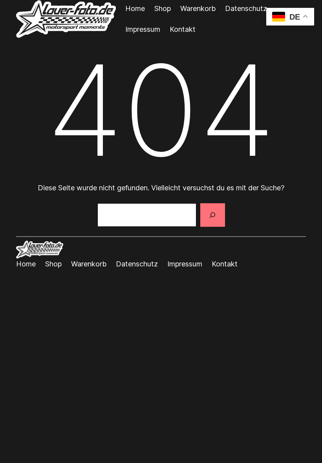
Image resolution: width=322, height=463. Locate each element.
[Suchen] (212, 215)
